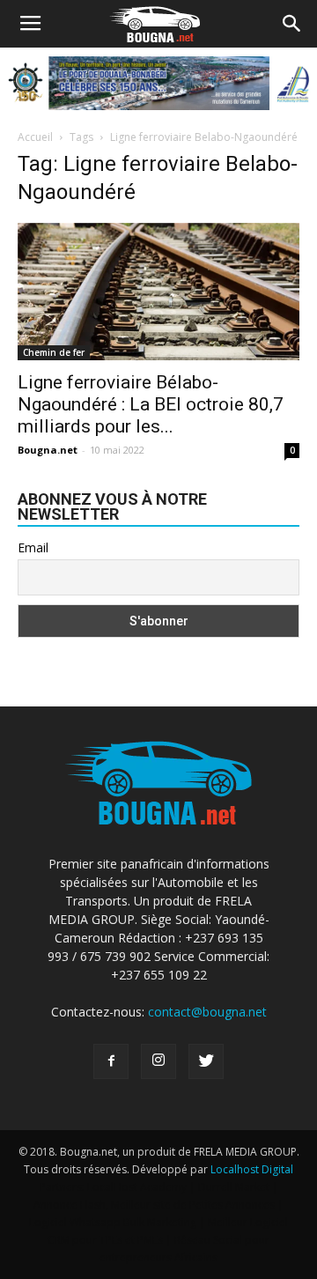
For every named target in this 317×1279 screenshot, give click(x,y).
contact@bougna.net (207, 1011)
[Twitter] (206, 1061)
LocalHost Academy (137, 1186)
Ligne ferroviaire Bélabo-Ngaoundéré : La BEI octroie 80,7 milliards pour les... (151, 404)
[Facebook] (111, 1061)
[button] (292, 24)
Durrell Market (233, 1186)
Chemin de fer (54, 352)
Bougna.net (47, 449)
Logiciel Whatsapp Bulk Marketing (112, 1222)
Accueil (35, 136)
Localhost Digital (251, 1169)
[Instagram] (158, 1061)
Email (33, 547)
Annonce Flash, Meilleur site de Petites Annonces (154, 1204)
